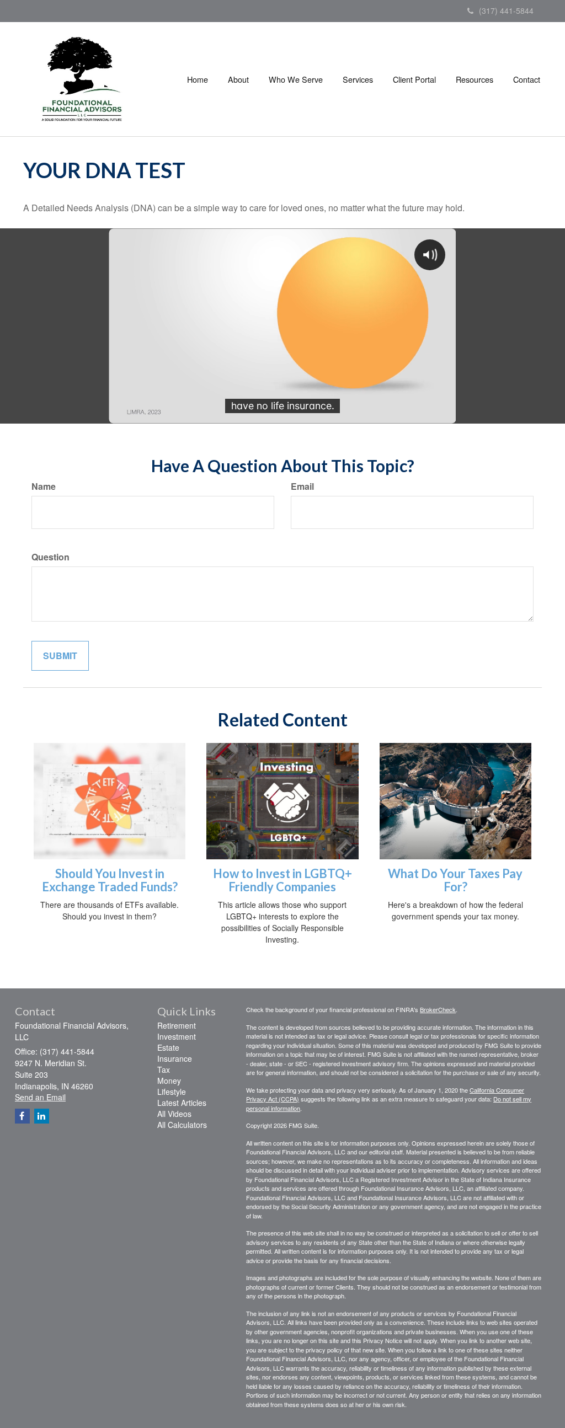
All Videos (174, 1113)
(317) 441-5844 (506, 10)
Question (50, 557)
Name (43, 486)
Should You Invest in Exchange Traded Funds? (110, 880)
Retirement (176, 1025)
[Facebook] (22, 1116)
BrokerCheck (438, 1009)
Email (302, 486)
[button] (238, 79)
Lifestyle (171, 1091)
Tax (163, 1069)
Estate (168, 1047)
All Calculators (182, 1124)
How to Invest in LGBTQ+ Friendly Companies (282, 880)
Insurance (174, 1058)
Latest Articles (181, 1102)
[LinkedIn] (41, 1116)
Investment (176, 1036)
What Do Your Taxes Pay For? (455, 880)
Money (169, 1080)
